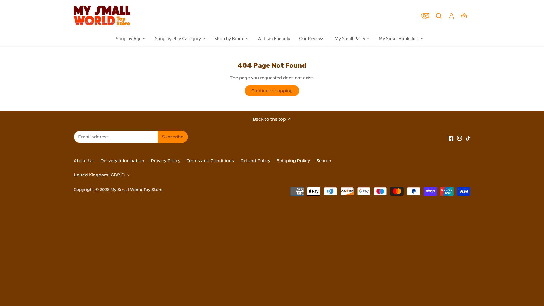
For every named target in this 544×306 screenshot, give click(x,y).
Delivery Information (122, 160)
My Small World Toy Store (136, 189)
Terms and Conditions (210, 160)
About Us (84, 160)
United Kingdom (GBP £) (99, 175)
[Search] (438, 16)
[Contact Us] (426, 15)
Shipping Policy (293, 160)
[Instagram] (459, 138)
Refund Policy (256, 160)
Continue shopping (272, 90)
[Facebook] (451, 138)
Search (323, 160)
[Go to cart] (464, 16)
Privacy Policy (165, 160)
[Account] (451, 16)
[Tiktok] (468, 138)
